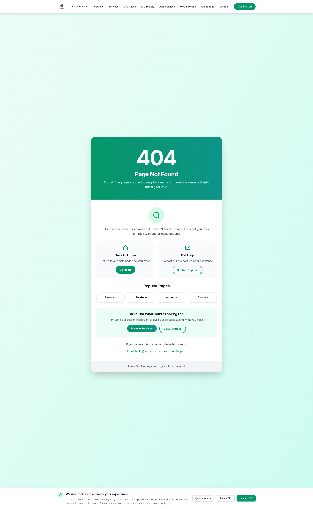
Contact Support (187, 270)
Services (114, 6)
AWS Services (167, 6)
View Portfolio (173, 328)
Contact (224, 6)
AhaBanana (207, 6)
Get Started (245, 6)
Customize (205, 498)
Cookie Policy (167, 503)
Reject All (225, 498)
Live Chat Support (174, 351)
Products (98, 6)
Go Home (125, 269)
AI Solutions (78, 6)
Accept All (246, 498)
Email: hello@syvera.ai (141, 351)
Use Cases (130, 6)
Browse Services (142, 328)
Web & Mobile (188, 6)
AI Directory (147, 6)
